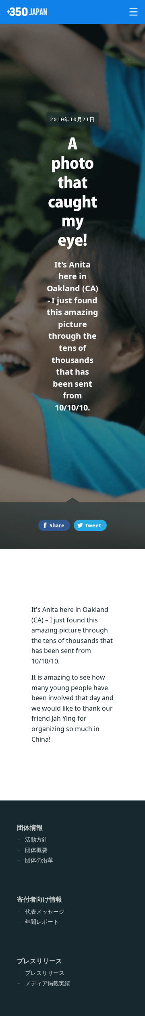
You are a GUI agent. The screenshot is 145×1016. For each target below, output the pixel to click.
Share (57, 525)
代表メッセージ (44, 911)
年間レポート (42, 921)
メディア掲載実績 (47, 983)
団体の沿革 (39, 860)
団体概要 (36, 850)
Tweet (93, 525)
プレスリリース (44, 973)
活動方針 (36, 839)
